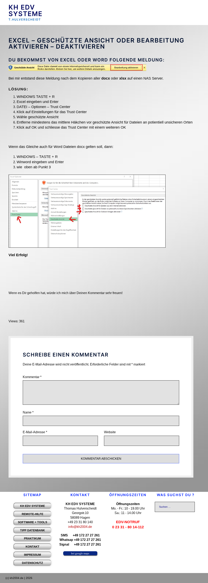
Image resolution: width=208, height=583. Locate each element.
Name (28, 412)
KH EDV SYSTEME (25, 10)
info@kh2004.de (80, 526)
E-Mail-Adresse (35, 432)
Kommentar (32, 377)
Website (110, 432)
